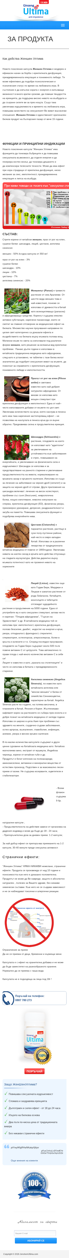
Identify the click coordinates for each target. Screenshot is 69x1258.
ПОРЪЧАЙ (34, 1071)
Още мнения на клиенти (24, 1160)
